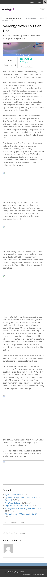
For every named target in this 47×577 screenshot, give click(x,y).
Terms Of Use (26, 574)
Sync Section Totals (13, 494)
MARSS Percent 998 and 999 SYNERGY (21, 514)
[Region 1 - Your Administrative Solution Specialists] (8, 9)
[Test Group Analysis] (23, 49)
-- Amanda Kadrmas (26, 67)
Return (23, 522)
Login (39, 2)
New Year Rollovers (13, 503)
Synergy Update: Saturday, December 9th (23, 508)
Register (32, 2)
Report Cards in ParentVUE (16, 505)
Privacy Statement (38, 574)
